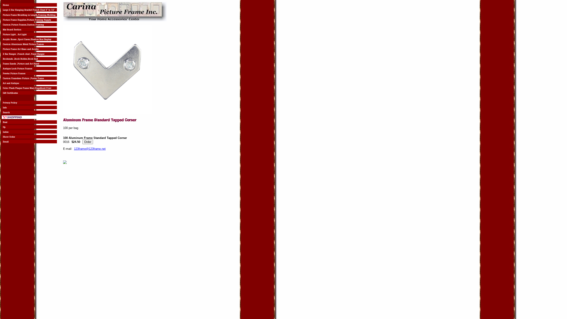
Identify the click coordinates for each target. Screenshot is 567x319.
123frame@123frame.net (90, 148)
